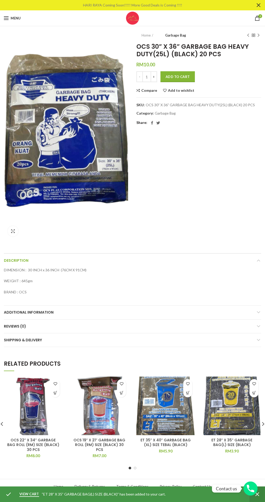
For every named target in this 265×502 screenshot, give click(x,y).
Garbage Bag (175, 35)
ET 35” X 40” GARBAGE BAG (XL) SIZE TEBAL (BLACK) (166, 442)
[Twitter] (158, 122)
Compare (149, 90)
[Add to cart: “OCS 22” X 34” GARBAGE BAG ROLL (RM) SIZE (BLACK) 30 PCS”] (55, 392)
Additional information (29, 312)
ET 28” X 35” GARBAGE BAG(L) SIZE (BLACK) (231, 442)
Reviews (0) (15, 326)
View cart (29, 494)
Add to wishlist (181, 90)
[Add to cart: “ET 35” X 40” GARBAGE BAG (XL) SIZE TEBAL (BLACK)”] (187, 392)
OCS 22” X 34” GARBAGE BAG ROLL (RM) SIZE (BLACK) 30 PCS (33, 445)
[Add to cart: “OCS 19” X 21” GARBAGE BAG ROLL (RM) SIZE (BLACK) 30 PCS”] (121, 392)
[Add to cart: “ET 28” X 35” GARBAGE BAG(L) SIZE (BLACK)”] (254, 392)
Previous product (248, 35)
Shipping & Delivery (23, 340)
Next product (258, 35)
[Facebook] (152, 122)
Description (16, 260)
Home (146, 35)
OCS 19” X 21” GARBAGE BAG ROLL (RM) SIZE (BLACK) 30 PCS (99, 445)
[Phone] (250, 489)
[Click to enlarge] (13, 231)
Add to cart (178, 77)
